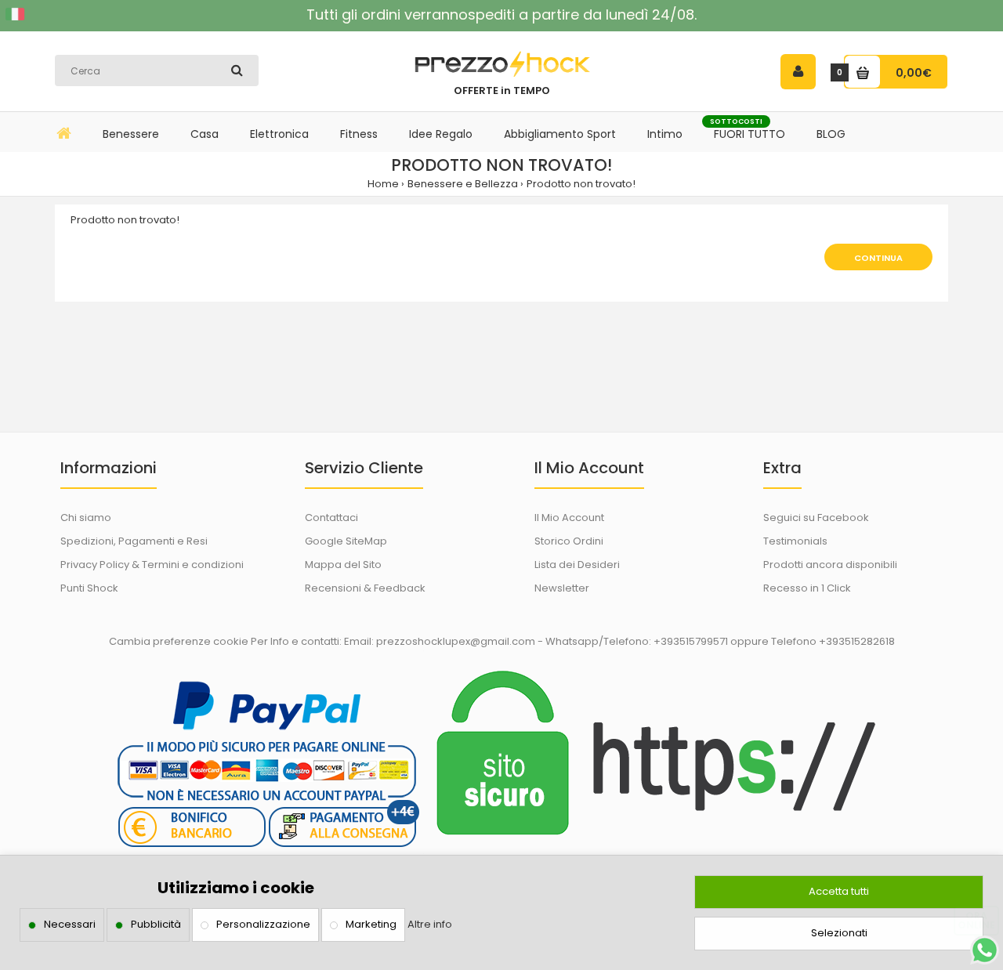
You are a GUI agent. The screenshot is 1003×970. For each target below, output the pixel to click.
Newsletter (561, 588)
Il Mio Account (569, 517)
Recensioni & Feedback (365, 588)
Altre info (429, 924)
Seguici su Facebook (816, 517)
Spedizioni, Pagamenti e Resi (134, 541)
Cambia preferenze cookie (178, 641)
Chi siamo (85, 517)
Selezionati (839, 932)
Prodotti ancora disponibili (830, 564)
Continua (878, 258)
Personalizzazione (263, 924)
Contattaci (331, 517)
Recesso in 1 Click (807, 588)
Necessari (70, 924)
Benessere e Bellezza (462, 183)
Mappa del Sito (343, 564)
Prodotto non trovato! (581, 183)
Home (383, 183)
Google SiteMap (346, 541)
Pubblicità (156, 924)
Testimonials (795, 541)
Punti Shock (89, 588)
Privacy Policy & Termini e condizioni (152, 564)
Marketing (371, 924)
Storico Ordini (568, 541)
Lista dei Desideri (577, 564)
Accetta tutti (839, 891)
